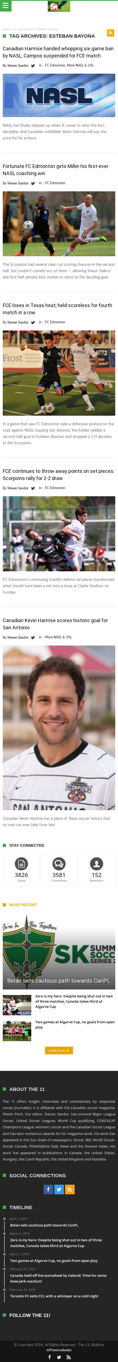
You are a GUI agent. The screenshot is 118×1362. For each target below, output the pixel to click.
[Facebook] (48, 1190)
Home (7, 29)
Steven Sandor (18, 65)
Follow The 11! (29, 1315)
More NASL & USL (80, 65)
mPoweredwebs (59, 1350)
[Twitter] (59, 1190)
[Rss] (70, 1190)
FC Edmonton (55, 65)
